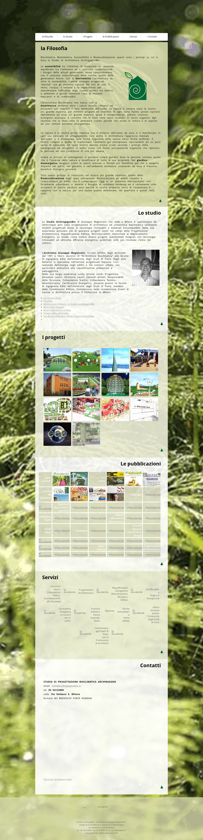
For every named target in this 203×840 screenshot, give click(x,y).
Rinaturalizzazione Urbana (57, 310)
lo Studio (67, 36)
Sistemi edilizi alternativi (56, 313)
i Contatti (152, 36)
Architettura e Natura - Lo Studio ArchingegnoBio (69, 304)
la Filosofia (47, 36)
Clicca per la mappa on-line (58, 779)
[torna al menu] (40, 203)
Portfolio (48, 301)
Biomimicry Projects (54, 307)
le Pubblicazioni (111, 36)
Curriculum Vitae (52, 298)
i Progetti (87, 36)
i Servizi (133, 36)
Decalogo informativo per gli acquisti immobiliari (69, 316)
